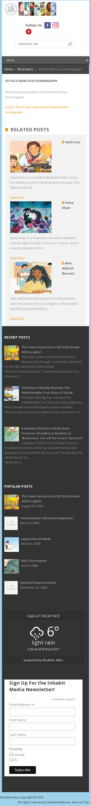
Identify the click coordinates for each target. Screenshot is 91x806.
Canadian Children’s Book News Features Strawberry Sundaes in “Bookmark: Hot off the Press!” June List (52, 433)
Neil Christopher (34, 561)
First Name (17, 720)
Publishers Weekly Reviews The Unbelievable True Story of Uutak (47, 390)
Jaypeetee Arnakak (36, 539)
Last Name (17, 734)
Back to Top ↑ (81, 802)
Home (8, 69)
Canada (18, 755)
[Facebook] (47, 25)
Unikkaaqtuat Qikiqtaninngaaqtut (47, 518)
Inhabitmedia (9, 797)
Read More (17, 197)
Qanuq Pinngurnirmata (38, 583)
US (14, 760)
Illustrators (25, 69)
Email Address (21, 704)
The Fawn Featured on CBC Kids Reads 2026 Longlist (50, 349)
